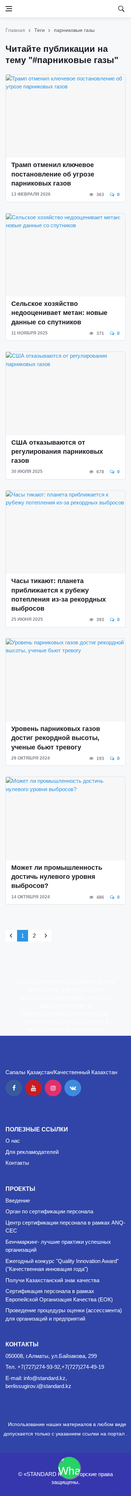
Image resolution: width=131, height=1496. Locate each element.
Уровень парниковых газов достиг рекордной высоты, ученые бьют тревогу (55, 738)
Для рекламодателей (32, 1152)
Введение (17, 1200)
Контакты (17, 1163)
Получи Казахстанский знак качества (52, 1280)
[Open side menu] (8, 8)
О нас (12, 1141)
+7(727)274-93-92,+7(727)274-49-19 (60, 1367)
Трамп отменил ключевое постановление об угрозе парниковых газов (52, 174)
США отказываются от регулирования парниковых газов (57, 451)
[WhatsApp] (69, 1468)
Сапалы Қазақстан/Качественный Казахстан (61, 1072)
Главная (15, 30)
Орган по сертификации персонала (49, 1211)
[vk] (72, 1088)
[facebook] (13, 1088)
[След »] (45, 936)
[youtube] (33, 1088)
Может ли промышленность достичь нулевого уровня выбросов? (56, 876)
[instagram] (53, 1088)
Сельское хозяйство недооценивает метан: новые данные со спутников (59, 312)
